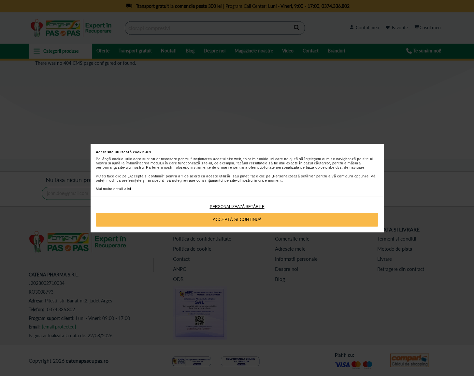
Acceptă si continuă (237, 219)
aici (127, 189)
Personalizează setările (237, 206)
